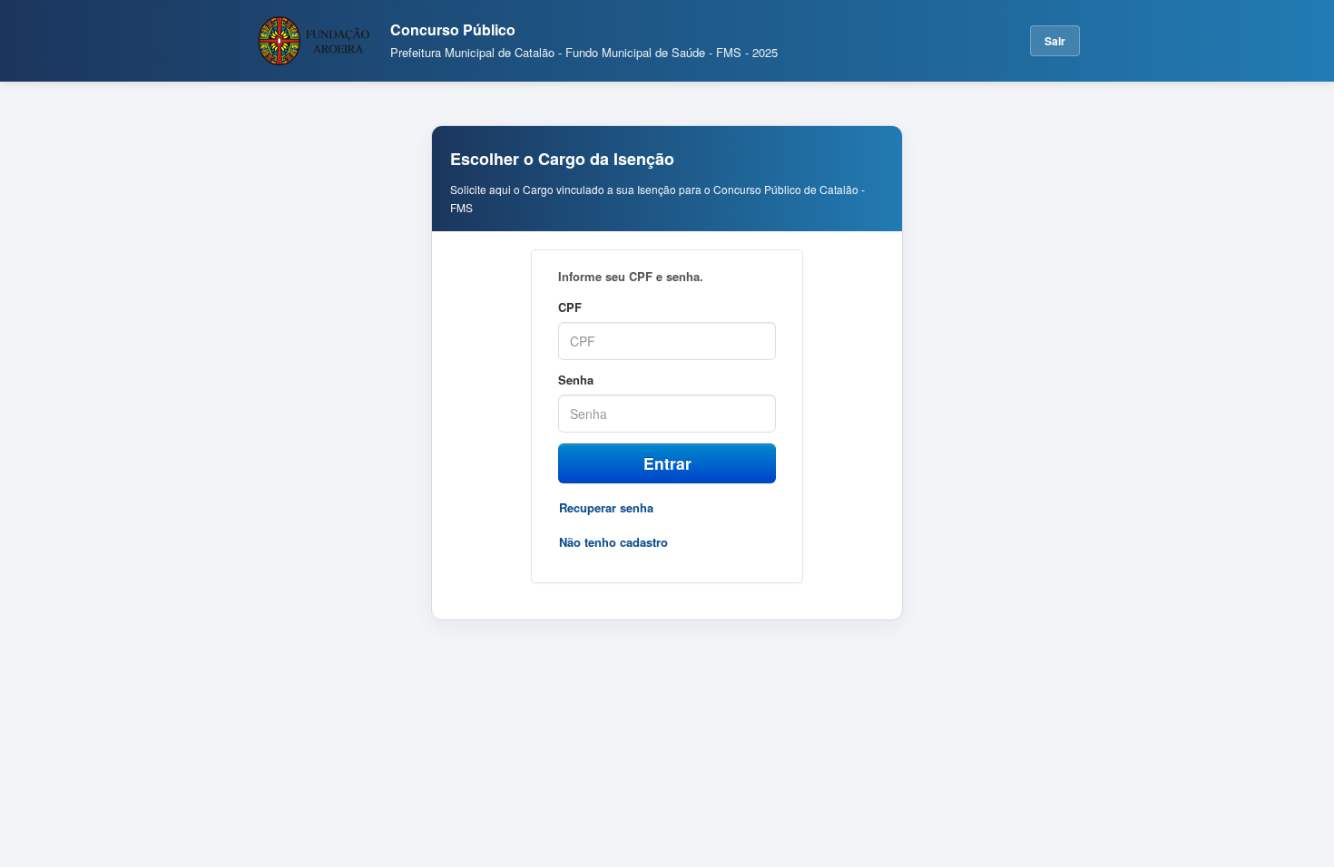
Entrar (667, 463)
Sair (1055, 41)
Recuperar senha (606, 507)
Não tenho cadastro (613, 541)
